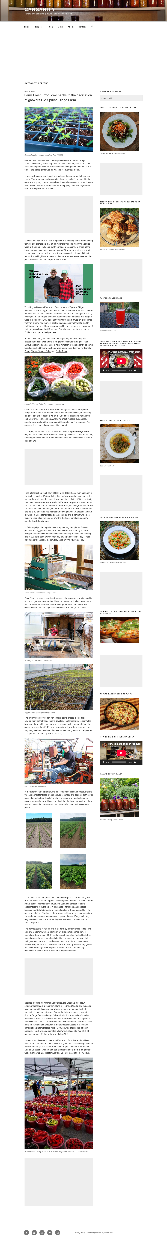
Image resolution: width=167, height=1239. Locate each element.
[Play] (103, 370)
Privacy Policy (79, 1232)
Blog (51, 26)
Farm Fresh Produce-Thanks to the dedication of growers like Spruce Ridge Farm (58, 97)
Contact (82, 26)
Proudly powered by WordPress (100, 1232)
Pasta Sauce (61, 351)
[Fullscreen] (139, 370)
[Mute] (135, 370)
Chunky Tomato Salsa (41, 351)
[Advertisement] (83, 51)
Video (60, 26)
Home (26, 26)
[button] (92, 26)
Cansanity (40, 9)
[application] (121, 361)
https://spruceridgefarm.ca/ (44, 1052)
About (70, 26)
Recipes (38, 26)
